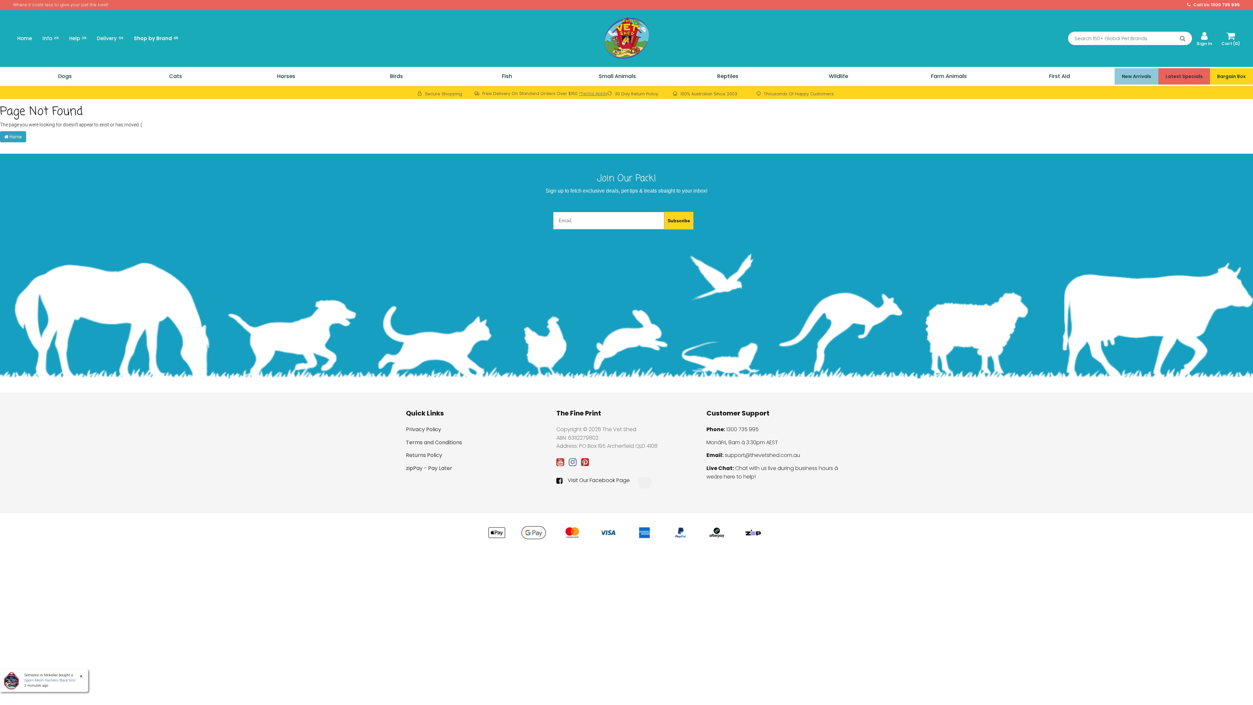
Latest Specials (1184, 76)
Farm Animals (949, 76)
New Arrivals (1136, 76)
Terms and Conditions (434, 442)
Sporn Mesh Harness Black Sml (49, 680)
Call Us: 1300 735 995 (1216, 5)
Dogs (65, 76)
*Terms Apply (593, 93)
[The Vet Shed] (626, 38)
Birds (396, 76)
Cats (175, 76)
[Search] (1182, 38)
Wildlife (838, 76)
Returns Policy (424, 455)
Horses (286, 76)
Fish (507, 76)
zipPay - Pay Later (429, 468)
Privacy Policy (423, 429)
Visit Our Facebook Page (599, 480)
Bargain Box (1231, 76)
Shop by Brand (156, 38)
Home (24, 38)
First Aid (1059, 76)
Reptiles (727, 76)
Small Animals (617, 76)
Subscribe (679, 220)
